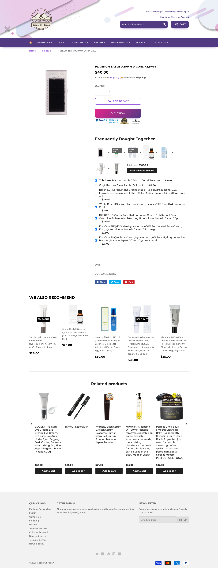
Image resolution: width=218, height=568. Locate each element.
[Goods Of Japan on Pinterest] (108, 554)
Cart (182, 24)
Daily (61, 42)
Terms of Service (38, 528)
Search (32, 513)
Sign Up (183, 520)
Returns (33, 524)
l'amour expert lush (76, 426)
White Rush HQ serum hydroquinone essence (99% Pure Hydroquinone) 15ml (142, 206)
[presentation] (31, 424)
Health (98, 42)
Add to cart (48, 470)
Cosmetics (79, 42)
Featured (43, 42)
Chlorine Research (39, 532)
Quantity (100, 85)
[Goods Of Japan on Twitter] (97, 554)
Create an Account (180, 17)
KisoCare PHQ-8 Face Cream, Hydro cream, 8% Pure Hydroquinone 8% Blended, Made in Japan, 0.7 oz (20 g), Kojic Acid (142, 239)
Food (140, 42)
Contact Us (158, 42)
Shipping (115, 77)
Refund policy (36, 543)
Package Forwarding (40, 509)
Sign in (163, 17)
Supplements (119, 42)
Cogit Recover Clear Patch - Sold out (121, 185)
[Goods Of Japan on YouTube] (119, 554)
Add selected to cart (142, 170)
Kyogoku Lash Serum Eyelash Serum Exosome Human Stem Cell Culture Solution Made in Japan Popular (108, 434)
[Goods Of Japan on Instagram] (113, 554)
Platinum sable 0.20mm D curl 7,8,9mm (129, 180)
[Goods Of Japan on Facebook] (102, 554)
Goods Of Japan (45, 562)
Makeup (46, 50)
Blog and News (37, 536)
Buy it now (118, 113)
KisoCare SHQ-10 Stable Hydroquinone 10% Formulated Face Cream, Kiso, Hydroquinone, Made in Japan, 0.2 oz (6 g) (140, 228)
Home (32, 50)
